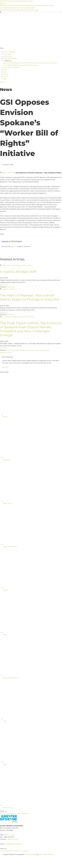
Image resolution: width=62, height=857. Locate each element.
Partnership (7, 54)
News (18, 10)
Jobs (22, 10)
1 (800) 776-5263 (12, 839)
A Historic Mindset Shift (18, 272)
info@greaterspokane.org (14, 844)
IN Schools (10, 287)
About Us (3, 3)
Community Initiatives (36, 5)
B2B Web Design (30, 854)
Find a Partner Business (8, 10)
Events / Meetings (9, 52)
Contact (27, 10)
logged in (13, 246)
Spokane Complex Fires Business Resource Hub (16, 1)
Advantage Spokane (10, 58)
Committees (4, 8)
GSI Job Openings (28, 8)
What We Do (7, 56)
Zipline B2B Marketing (46, 854)
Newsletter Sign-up (15, 8)
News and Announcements (40, 350)
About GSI (3, 5)
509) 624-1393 (10, 835)
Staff (8, 5)
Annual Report (49, 5)
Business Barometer (23, 350)
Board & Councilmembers (19, 5)
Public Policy (11, 350)
